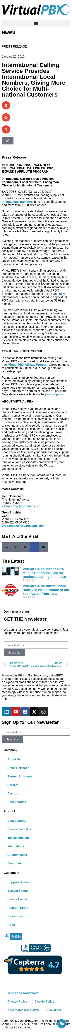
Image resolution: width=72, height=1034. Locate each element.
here (62, 293)
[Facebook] (34, 547)
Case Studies (16, 802)
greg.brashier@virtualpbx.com (23, 525)
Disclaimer (53, 1010)
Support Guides (18, 882)
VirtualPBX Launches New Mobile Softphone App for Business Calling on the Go (44, 573)
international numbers (17, 201)
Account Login (17, 907)
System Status (17, 890)
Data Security (16, 820)
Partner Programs (19, 776)
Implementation (18, 837)
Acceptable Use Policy (23, 1010)
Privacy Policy (17, 1001)
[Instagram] (43, 711)
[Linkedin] (6, 711)
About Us (14, 759)
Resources (15, 916)
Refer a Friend (17, 899)
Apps (11, 924)
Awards (12, 793)
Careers (12, 785)
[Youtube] (15, 711)
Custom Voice (17, 854)
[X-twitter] (34, 711)
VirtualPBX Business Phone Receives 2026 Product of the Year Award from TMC (46, 590)
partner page (54, 394)
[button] (36, 23)
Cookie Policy (44, 1001)
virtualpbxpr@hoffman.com (21, 506)
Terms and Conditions (22, 993)
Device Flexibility (19, 829)
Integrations (15, 846)
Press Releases (18, 767)
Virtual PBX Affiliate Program (28, 364)
